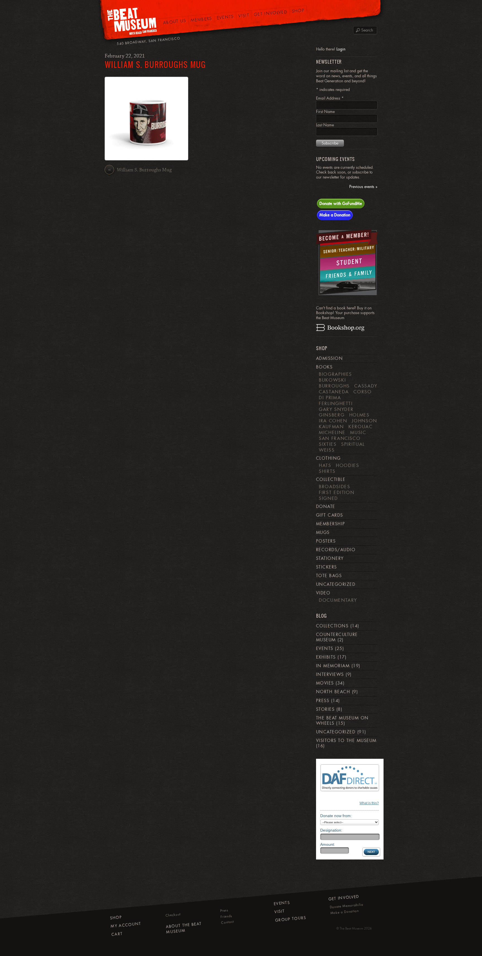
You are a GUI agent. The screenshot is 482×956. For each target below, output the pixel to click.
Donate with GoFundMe (340, 203)
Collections (332, 626)
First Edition (336, 492)
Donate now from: (336, 815)
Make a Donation (334, 215)
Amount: (327, 844)
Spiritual (353, 444)
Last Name (325, 124)
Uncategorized (335, 584)
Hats (325, 465)
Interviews (330, 674)
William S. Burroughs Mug (155, 64)
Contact (227, 922)
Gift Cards (329, 515)
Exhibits (326, 657)
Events (225, 17)
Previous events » (363, 186)
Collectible (330, 479)
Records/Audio (335, 550)
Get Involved (271, 13)
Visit (243, 15)
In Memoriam (333, 666)
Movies (325, 683)
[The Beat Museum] (132, 22)
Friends (226, 916)
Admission (329, 358)
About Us (174, 21)
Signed (328, 498)
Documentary (338, 600)
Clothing (328, 458)
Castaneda (334, 392)
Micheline (332, 432)
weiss (326, 450)
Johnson (364, 421)
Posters (326, 541)
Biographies (335, 374)
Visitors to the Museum (346, 740)
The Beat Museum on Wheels (342, 720)
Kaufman (331, 426)
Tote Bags (329, 576)
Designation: (331, 830)
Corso (362, 392)
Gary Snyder (336, 409)
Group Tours (291, 919)
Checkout (173, 915)
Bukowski (332, 380)
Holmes (359, 415)
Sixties (328, 444)
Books (324, 367)
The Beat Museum (351, 928)
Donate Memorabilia (346, 905)
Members (201, 19)
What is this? (369, 803)
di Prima (330, 397)
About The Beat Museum (183, 928)
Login (340, 49)
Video (323, 593)
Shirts (327, 471)
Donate (325, 506)
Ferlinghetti (336, 403)
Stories (325, 709)
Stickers (326, 567)
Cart (117, 934)
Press (322, 701)
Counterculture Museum (337, 637)
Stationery (330, 558)
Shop (298, 11)
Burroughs (334, 386)
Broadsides (334, 486)
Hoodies (347, 465)
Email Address (330, 98)
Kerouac (360, 426)
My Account (125, 924)
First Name (325, 111)
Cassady (365, 386)
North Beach (333, 692)
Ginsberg (331, 415)
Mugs (323, 532)
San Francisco (339, 438)
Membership (330, 524)
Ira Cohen (333, 421)
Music (358, 432)
